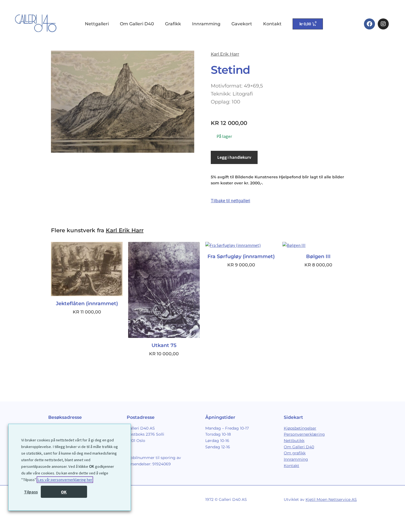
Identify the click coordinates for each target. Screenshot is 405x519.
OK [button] (64, 492)
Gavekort (241, 23)
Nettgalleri (97, 23)
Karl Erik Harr (225, 54)
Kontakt (272, 23)
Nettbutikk (294, 440)
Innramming (206, 23)
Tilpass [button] (31, 492)
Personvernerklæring (304, 434)
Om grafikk (295, 452)
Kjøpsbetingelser (300, 428)
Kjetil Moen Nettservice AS (331, 499)
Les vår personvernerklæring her (64, 479)
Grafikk (173, 23)
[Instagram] (383, 23)
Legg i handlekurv (234, 157)
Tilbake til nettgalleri (230, 200)
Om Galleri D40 (137, 23)
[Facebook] (369, 23)
